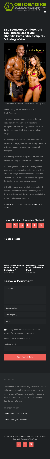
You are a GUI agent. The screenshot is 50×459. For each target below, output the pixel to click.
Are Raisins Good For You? (16, 413)
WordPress (33, 439)
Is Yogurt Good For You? (39, 266)
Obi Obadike (10, 204)
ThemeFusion (33, 436)
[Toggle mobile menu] (45, 12)
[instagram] (31, 444)
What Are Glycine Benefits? (16, 419)
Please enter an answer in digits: (17, 338)
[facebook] (19, 444)
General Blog (36, 204)
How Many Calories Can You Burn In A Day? (16, 267)
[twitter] (25, 444)
